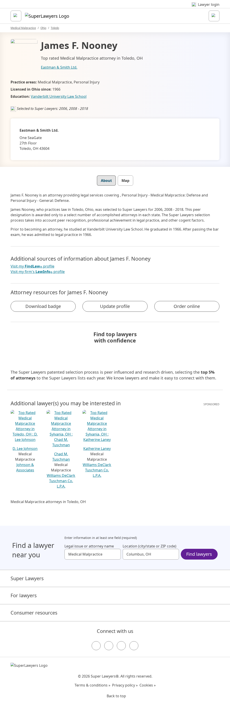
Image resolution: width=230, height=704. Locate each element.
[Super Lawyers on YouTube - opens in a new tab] (121, 645)
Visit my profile (32, 266)
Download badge (43, 306)
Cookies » (147, 685)
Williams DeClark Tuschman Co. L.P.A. (61, 481)
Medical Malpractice (23, 28)
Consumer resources (34, 612)
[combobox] (92, 554)
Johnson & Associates (25, 467)
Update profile (115, 306)
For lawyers (24, 595)
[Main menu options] (16, 16)
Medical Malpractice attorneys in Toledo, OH (48, 501)
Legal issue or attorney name (89, 546)
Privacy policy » (125, 685)
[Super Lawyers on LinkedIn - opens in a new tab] (133, 645)
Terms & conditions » (92, 685)
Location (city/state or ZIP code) (149, 546)
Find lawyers (199, 554)
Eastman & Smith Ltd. (59, 67)
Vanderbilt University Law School (58, 96)
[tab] (106, 180)
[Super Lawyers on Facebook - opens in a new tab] (96, 645)
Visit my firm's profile (38, 271)
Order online (187, 306)
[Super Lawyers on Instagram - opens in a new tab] (108, 645)
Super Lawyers (27, 578)
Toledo (55, 28)
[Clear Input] (115, 554)
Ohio (43, 28)
